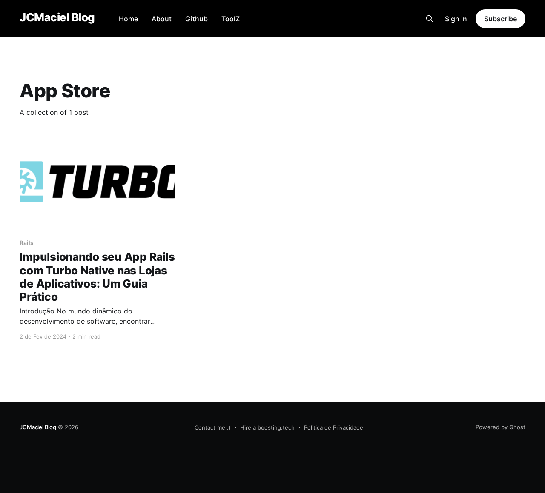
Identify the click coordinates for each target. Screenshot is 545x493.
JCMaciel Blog (57, 17)
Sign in (456, 18)
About (162, 18)
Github (196, 18)
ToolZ (230, 18)
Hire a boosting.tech (267, 427)
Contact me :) (213, 427)
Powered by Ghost (500, 427)
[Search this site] (429, 19)
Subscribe (500, 18)
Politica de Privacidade (333, 427)
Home (128, 18)
